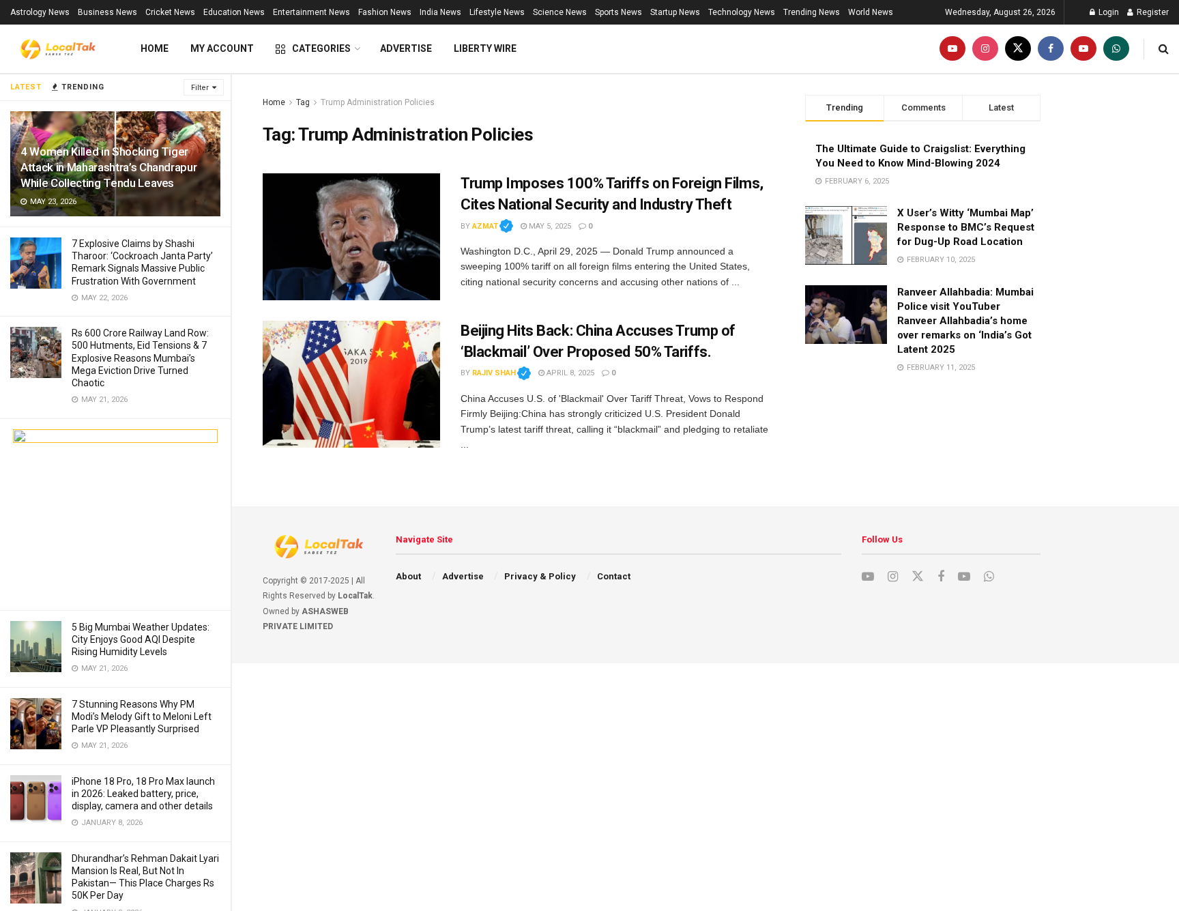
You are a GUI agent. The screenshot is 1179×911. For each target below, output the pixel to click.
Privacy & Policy (540, 576)
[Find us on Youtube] (952, 49)
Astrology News (40, 12)
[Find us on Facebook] (1051, 49)
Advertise (406, 48)
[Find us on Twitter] (1018, 49)
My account (222, 48)
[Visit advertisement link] (115, 514)
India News (440, 12)
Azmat (492, 226)
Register (1152, 12)
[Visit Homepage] (58, 49)
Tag (303, 102)
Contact (613, 576)
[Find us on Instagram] (985, 49)
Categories (321, 48)
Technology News (741, 12)
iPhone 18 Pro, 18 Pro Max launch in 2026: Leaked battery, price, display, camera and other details (143, 793)
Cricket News (170, 12)
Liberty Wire (485, 48)
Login (1107, 12)
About (408, 576)
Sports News (618, 12)
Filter (200, 87)
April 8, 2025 (569, 372)
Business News (107, 12)
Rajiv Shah (501, 372)
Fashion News (384, 12)
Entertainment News (311, 12)
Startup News (675, 12)
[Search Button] (1164, 49)
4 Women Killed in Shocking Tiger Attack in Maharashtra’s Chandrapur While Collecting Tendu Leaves (108, 167)
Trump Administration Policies (378, 102)
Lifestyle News (497, 12)
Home (155, 48)
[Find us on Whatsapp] (1116, 49)
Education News (234, 12)
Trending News (811, 12)
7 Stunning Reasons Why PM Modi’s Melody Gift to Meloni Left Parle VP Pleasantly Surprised (142, 716)
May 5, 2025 (549, 226)
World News (870, 12)
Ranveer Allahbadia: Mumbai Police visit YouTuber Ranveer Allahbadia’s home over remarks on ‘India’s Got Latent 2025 (965, 321)
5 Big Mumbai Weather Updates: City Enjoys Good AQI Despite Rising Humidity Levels (140, 639)
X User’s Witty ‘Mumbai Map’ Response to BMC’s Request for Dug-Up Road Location (965, 227)
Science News (560, 12)
